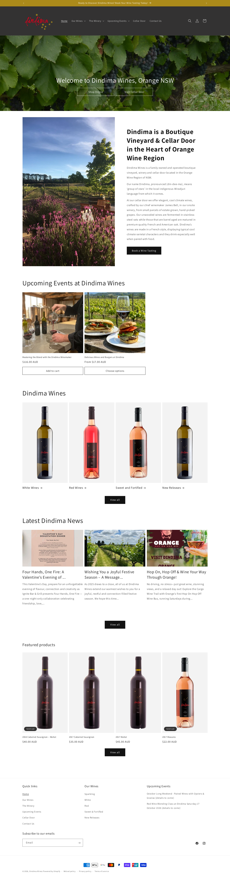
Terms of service (102, 871)
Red (87, 805)
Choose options (115, 370)
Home (25, 793)
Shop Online (95, 91)
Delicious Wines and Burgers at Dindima (104, 357)
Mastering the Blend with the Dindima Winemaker (47, 357)
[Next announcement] (206, 3)
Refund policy (70, 871)
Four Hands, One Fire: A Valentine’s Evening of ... (44, 574)
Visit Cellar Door (134, 91)
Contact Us (28, 823)
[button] (78, 20)
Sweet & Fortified (94, 811)
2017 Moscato (169, 737)
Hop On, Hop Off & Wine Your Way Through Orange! (176, 574)
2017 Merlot (121, 737)
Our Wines (27, 799)
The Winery (28, 805)
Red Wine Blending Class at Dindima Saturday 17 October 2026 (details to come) (173, 805)
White (88, 799)
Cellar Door (28, 817)
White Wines (30, 488)
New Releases (171, 488)
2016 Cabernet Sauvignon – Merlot (39, 737)
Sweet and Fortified (129, 488)
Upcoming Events (31, 811)
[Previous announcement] (23, 3)
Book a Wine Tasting (144, 250)
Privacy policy (85, 871)
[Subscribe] (79, 843)
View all (115, 499)
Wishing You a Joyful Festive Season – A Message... (109, 574)
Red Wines (76, 488)
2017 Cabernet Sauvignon (81, 737)
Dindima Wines (36, 871)
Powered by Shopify (51, 871)
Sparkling (90, 793)
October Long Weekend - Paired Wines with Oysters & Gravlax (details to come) (175, 795)
